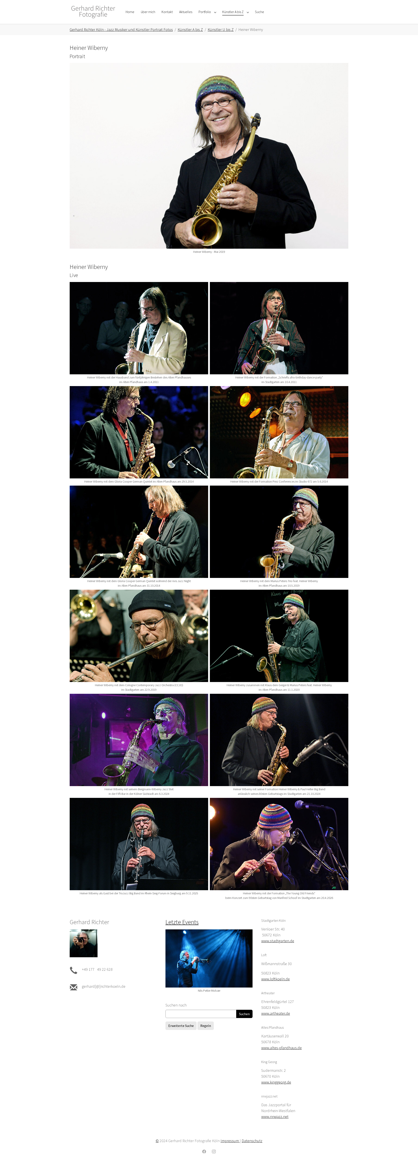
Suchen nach (176, 1005)
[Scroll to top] (408, 1155)
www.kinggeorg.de (276, 1082)
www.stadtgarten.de (277, 940)
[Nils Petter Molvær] (209, 958)
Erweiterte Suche (181, 1025)
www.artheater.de (275, 1013)
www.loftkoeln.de (275, 978)
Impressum (230, 1140)
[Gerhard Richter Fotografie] (93, 12)
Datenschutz (252, 1140)
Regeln (205, 1025)
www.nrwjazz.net (274, 1116)
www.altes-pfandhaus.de (281, 1047)
